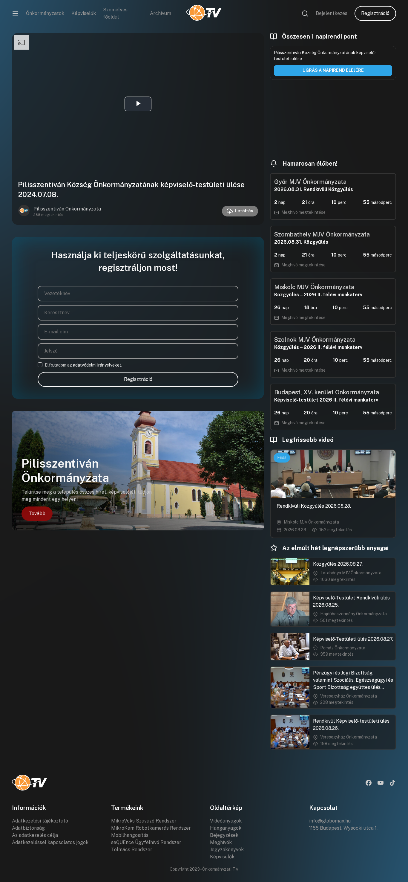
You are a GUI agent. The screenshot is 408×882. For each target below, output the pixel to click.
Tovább (37, 513)
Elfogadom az (83, 365)
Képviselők (83, 13)
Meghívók (221, 842)
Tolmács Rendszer (131, 849)
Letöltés (244, 210)
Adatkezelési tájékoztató (40, 821)
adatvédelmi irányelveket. (97, 365)
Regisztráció (375, 13)
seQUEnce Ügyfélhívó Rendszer (146, 842)
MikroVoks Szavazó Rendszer (144, 821)
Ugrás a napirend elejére (333, 70)
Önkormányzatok (45, 13)
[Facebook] (368, 783)
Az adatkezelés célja (35, 835)
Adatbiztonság (28, 828)
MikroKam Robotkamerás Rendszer (151, 828)
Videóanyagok (226, 821)
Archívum (160, 13)
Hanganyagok (225, 828)
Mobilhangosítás (129, 835)
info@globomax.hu (330, 821)
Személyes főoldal (115, 13)
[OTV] (204, 13)
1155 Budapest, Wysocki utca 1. (343, 828)
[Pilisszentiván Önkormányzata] (24, 211)
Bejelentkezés (331, 13)
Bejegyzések (224, 835)
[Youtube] (380, 783)
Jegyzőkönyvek (227, 849)
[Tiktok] (392, 783)
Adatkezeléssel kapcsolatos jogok (50, 842)
